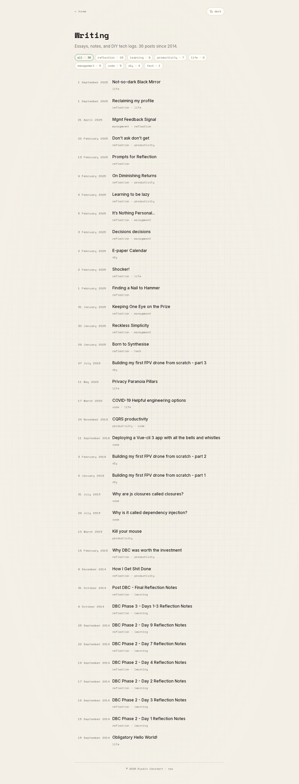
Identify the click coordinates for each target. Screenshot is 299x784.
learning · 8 (140, 58)
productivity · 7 (170, 58)
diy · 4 (134, 66)
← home (80, 11)
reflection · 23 (110, 58)
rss (170, 769)
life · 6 (197, 58)
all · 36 (84, 58)
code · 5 (114, 66)
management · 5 (89, 66)
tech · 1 (153, 66)
